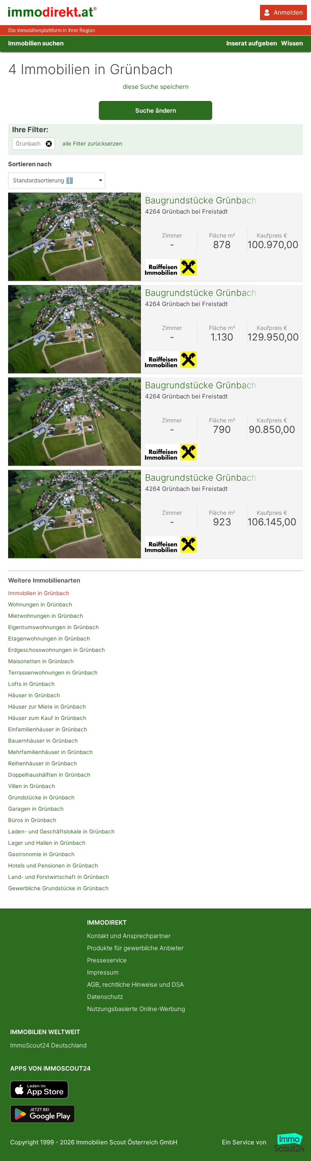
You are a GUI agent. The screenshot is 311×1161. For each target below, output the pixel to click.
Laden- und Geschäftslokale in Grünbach (61, 831)
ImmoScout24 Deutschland (48, 1045)
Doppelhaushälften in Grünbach (49, 774)
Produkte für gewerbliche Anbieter (135, 948)
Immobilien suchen (36, 43)
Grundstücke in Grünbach (41, 797)
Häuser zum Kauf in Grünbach (47, 718)
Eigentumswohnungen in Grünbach (53, 627)
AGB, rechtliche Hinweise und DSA (135, 984)
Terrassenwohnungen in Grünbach (53, 672)
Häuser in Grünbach (34, 695)
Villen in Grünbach (31, 786)
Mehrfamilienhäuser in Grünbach (50, 752)
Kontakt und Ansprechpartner (128, 936)
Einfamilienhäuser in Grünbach (47, 729)
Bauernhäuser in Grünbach (43, 740)
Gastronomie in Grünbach (41, 854)
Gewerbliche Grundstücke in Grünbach (58, 888)
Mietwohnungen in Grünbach (45, 616)
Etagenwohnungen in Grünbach (49, 638)
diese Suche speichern (156, 86)
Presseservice (107, 960)
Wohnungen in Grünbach (40, 604)
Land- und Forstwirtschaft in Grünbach (58, 877)
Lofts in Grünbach (31, 684)
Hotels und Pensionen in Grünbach (53, 865)
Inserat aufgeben (251, 43)
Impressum (103, 972)
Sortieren (29, 164)
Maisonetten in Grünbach (41, 661)
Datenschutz (105, 996)
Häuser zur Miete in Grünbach (47, 706)
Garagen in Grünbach (36, 808)
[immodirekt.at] (52, 15)
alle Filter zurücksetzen (92, 143)
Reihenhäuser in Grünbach (42, 763)
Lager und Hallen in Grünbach (46, 843)
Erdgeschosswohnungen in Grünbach (56, 650)
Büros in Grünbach (32, 820)
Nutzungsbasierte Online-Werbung (136, 1009)
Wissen (292, 43)
